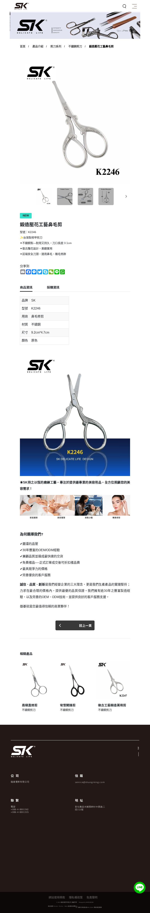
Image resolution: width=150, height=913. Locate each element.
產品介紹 (37, 46)
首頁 (22, 46)
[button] (126, 196)
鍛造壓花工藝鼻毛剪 (101, 46)
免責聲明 (92, 897)
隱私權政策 (76, 897)
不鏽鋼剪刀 (75, 46)
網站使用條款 (57, 897)
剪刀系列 (55, 46)
